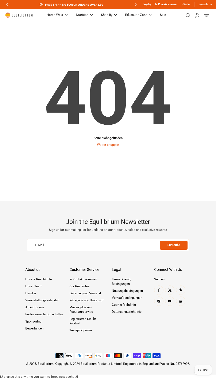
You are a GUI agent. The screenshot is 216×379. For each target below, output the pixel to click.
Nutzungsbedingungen (127, 291)
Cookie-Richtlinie (124, 305)
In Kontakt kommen (166, 4)
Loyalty (147, 4)
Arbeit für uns (34, 307)
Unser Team (33, 286)
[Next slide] (135, 4)
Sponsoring (33, 321)
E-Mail (39, 245)
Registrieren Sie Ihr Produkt (82, 321)
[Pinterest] (180, 290)
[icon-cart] (206, 15)
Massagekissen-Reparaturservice (81, 309)
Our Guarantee (79, 286)
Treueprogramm (80, 330)
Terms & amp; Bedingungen (121, 281)
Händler (186, 4)
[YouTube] (169, 301)
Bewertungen (34, 328)
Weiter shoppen (108, 145)
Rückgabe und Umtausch (86, 300)
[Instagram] (158, 301)
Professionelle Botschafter (44, 314)
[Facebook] (158, 290)
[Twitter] (169, 290)
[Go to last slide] (7, 4)
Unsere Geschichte (38, 279)
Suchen (159, 279)
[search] (187, 15)
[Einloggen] (197, 15)
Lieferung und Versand (85, 293)
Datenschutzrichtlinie (127, 312)
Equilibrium (46, 364)
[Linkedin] (180, 301)
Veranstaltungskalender (42, 300)
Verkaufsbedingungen (127, 298)
